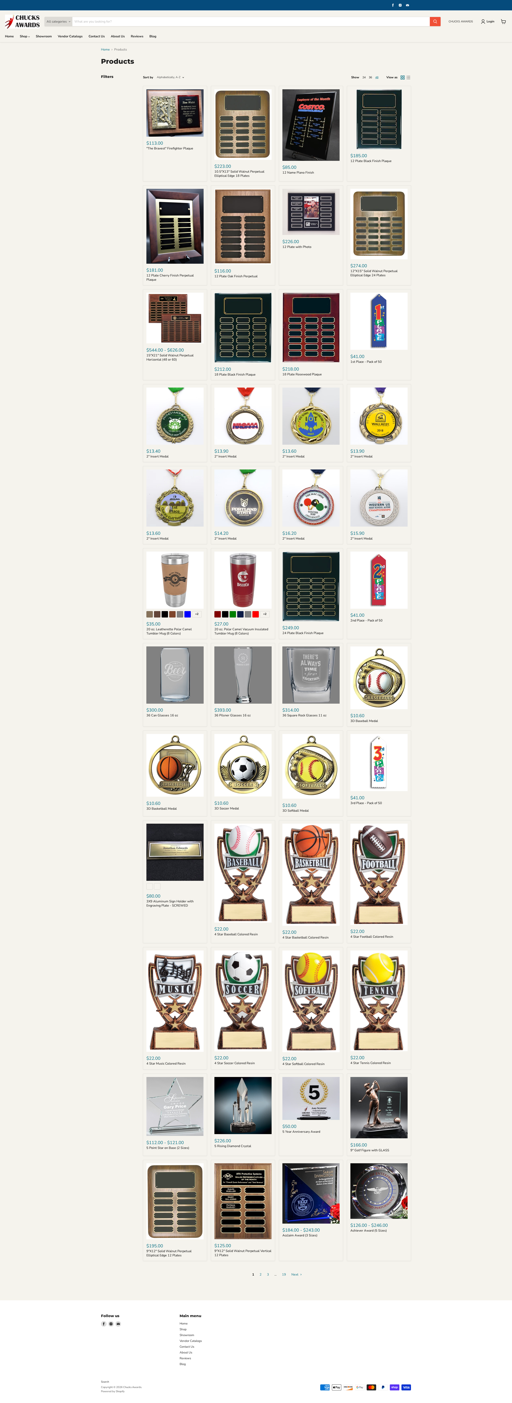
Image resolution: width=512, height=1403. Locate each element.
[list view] (408, 77)
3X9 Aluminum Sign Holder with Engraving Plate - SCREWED (170, 903)
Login (490, 21)
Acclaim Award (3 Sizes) (299, 1235)
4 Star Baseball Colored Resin (236, 934)
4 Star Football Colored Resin (371, 937)
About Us (118, 36)
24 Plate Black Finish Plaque (303, 633)
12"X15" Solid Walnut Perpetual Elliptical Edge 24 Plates (374, 273)
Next (295, 1274)
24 (364, 77)
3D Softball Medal (295, 810)
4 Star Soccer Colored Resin (234, 1063)
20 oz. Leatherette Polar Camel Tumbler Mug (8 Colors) (169, 631)
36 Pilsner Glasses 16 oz (232, 715)
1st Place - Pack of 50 (366, 362)
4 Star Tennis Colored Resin (370, 1063)
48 (376, 77)
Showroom (44, 36)
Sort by (148, 77)
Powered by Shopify (113, 1391)
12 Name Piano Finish (298, 172)
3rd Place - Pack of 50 (366, 803)
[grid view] (402, 77)
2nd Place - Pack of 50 (366, 620)
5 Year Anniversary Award (301, 1132)
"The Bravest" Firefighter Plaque (169, 148)
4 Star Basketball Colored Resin (305, 937)
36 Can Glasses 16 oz (162, 715)
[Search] (435, 21)
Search (105, 1382)
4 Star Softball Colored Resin (303, 1064)
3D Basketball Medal (161, 808)
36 (370, 77)
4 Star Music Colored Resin (166, 1063)
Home (9, 36)
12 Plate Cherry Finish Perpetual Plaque (170, 277)
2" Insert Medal (157, 456)
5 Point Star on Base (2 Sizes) (167, 1148)
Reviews (137, 36)
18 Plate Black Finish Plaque (235, 374)
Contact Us (97, 36)
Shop (24, 36)
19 (284, 1274)
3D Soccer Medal (226, 808)
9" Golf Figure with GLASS (369, 1150)
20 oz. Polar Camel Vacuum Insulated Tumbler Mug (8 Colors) (241, 631)
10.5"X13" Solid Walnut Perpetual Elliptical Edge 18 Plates (239, 173)
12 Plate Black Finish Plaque (371, 161)
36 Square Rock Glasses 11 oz (304, 715)
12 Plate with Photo (296, 247)
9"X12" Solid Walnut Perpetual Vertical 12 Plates (242, 1253)
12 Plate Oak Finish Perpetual (236, 276)
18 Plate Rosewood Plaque (302, 374)
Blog (152, 36)
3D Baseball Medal (364, 721)
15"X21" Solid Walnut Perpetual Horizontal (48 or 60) (170, 357)
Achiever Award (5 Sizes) (368, 1230)
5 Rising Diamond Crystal (232, 1146)
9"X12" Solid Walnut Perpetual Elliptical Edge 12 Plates (169, 1253)
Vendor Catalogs (70, 36)
